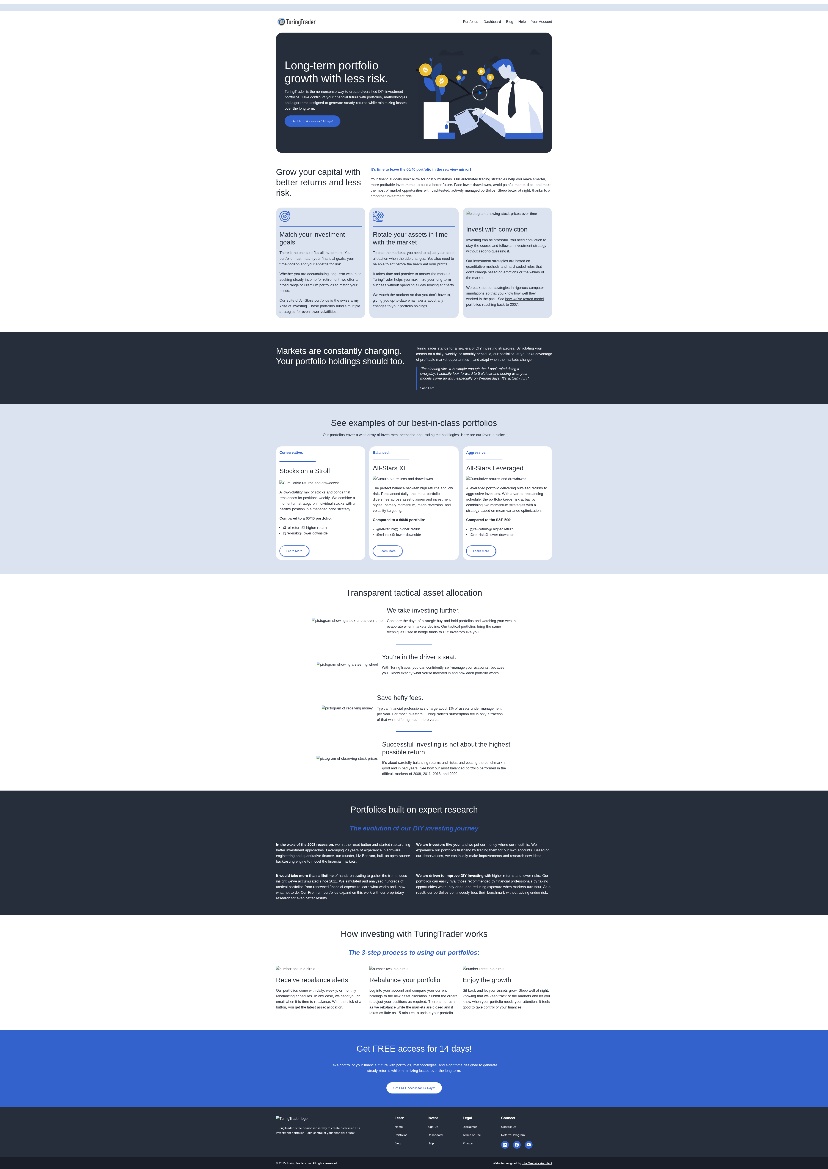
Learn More (294, 551)
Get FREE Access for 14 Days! (312, 121)
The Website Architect (537, 1163)
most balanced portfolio (459, 768)
